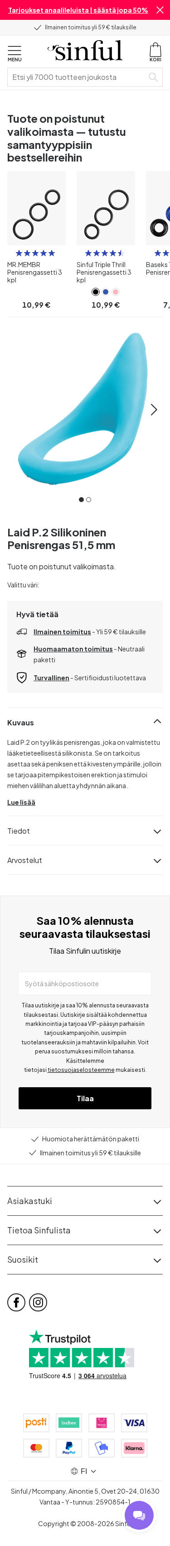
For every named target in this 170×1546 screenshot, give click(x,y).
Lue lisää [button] (21, 802)
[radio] (19, 253)
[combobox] (77, 77)
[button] (160, 10)
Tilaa (85, 1098)
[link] (96, 292)
